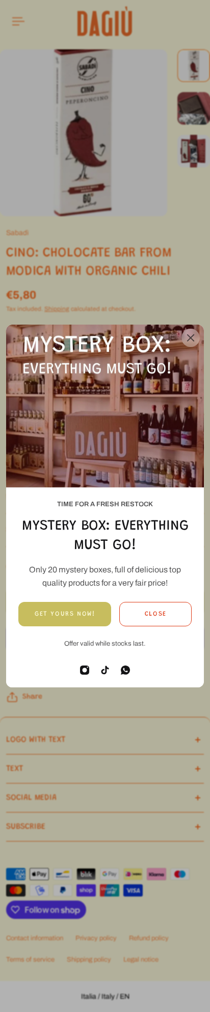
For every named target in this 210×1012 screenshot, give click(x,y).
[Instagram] (85, 670)
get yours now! (65, 614)
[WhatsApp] (125, 670)
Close (156, 614)
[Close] (190, 338)
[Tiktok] (105, 670)
